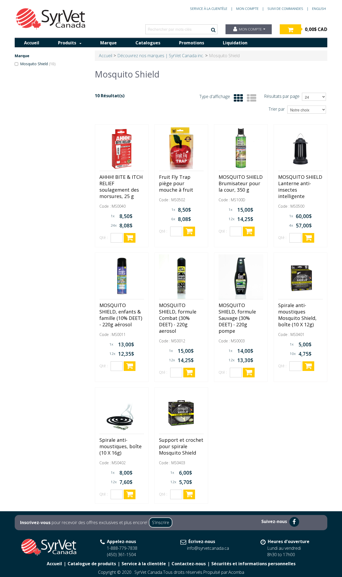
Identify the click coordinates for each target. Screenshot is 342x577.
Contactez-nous (189, 564)
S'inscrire (160, 522)
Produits (67, 43)
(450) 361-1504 (121, 554)
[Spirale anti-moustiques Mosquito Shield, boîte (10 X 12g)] (300, 276)
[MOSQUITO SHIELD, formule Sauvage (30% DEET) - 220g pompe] (241, 276)
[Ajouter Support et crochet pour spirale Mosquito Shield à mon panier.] (189, 494)
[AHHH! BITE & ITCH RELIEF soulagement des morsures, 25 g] (121, 148)
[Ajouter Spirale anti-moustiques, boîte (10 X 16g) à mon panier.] (129, 494)
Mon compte (247, 8)
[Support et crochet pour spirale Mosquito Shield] (181, 411)
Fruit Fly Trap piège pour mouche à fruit (176, 183)
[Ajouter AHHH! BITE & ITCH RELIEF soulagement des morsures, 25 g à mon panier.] (129, 238)
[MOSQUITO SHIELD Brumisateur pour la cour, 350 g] (241, 148)
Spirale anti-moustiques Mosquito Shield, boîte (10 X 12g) (297, 315)
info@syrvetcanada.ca (208, 548)
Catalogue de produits (92, 564)
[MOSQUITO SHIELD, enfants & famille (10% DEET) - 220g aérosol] (121, 276)
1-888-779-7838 (122, 548)
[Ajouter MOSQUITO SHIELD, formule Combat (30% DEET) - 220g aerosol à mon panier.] (189, 372)
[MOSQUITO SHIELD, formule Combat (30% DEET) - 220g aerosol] (181, 276)
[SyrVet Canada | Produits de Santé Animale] (51, 19)
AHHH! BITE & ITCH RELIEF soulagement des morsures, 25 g (121, 186)
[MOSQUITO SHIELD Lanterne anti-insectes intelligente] (300, 148)
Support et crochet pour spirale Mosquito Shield (181, 446)
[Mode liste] (250, 98)
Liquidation (235, 43)
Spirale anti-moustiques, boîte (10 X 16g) (120, 446)
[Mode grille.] (237, 98)
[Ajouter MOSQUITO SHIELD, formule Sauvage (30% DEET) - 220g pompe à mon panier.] (249, 372)
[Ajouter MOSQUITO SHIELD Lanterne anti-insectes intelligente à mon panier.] (308, 238)
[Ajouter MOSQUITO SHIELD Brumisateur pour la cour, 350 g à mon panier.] (249, 231)
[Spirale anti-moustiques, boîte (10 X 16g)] (121, 411)
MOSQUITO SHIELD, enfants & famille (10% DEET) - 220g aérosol (120, 315)
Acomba (236, 572)
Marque (108, 43)
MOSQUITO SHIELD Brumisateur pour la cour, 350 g (241, 183)
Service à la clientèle (208, 8)
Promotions (191, 43)
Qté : (103, 237)
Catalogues (147, 43)
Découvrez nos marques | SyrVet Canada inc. (160, 56)
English (319, 8)
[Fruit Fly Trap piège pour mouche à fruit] (181, 148)
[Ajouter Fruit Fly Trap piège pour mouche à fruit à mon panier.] (189, 231)
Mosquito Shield (38, 63)
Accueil (31, 43)
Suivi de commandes (285, 8)
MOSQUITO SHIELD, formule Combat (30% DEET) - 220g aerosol (177, 318)
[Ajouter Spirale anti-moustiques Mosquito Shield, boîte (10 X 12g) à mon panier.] (308, 366)
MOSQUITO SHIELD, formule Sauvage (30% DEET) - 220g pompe (237, 318)
